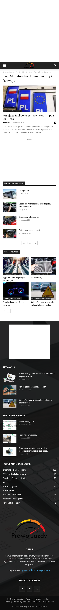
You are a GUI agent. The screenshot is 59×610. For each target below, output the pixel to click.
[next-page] (9, 311)
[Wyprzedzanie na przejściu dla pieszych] (16, 266)
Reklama (29, 599)
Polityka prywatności (15, 599)
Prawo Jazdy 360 (26, 422)
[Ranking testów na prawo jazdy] (9, 390)
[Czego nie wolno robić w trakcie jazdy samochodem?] (9, 207)
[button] (4, 65)
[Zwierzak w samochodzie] (9, 233)
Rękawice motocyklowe (29, 217)
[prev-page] (4, 311)
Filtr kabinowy (36, 277)
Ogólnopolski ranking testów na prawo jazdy (22, 602)
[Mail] (29, 589)
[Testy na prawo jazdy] (9, 438)
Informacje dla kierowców (12, 111)
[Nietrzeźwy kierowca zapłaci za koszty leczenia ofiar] (43, 291)
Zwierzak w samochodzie (30, 230)
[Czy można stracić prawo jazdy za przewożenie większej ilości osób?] (9, 451)
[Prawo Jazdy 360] (9, 425)
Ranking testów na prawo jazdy (32, 387)
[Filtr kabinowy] (43, 266)
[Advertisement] (29, 31)
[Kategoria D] (9, 194)
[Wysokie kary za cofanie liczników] (16, 291)
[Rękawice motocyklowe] (9, 220)
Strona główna (8, 72)
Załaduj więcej (28, 243)
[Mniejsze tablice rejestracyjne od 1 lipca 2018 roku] (29, 99)
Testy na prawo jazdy (28, 435)
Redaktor (6, 123)
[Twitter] (37, 589)
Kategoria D (24, 190)
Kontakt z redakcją (42, 599)
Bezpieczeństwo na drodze (40, 298)
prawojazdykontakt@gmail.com (36, 570)
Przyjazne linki (48, 602)
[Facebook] (22, 589)
